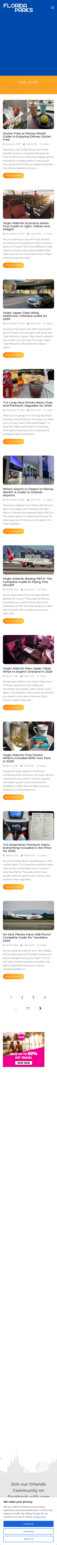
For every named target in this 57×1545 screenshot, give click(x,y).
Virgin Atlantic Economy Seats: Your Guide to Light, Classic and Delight (26, 226)
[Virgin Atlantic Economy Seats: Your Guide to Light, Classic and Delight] (28, 216)
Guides (46, 144)
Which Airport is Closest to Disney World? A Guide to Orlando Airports (28, 492)
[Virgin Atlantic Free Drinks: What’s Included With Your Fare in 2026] (28, 748)
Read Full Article (13, 175)
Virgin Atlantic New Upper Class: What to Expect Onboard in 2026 (27, 670)
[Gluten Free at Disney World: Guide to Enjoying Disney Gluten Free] (28, 127)
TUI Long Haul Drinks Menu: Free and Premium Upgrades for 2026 (27, 404)
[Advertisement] (28, 45)
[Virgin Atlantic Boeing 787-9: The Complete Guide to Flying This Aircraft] (28, 572)
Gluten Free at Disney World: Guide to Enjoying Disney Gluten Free (27, 136)
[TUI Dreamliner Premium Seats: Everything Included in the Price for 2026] (28, 838)
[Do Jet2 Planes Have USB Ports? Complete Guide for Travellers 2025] (28, 928)
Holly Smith (31, 144)
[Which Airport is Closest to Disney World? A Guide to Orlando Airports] (28, 482)
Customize (28, 1531)
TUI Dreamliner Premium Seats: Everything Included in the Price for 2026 (27, 848)
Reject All (28, 1539)
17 (30, 1008)
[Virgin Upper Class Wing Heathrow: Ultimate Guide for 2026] (28, 306)
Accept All (29, 1524)
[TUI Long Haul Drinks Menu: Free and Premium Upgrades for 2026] (28, 396)
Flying (49, 233)
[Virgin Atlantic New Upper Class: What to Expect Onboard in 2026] (28, 662)
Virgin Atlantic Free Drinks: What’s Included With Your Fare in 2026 (27, 758)
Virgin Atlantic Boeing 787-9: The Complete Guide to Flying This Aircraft (27, 582)
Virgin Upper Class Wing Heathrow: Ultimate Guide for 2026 (25, 316)
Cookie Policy (39, 1517)
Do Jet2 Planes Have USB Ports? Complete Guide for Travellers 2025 (27, 937)
